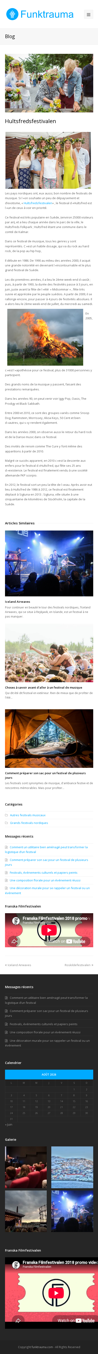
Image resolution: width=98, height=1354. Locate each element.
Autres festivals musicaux (28, 815)
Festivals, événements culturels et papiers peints (43, 872)
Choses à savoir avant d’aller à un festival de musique (43, 687)
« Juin (8, 1124)
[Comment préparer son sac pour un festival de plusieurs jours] (49, 738)
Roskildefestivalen (77, 965)
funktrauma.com (42, 1347)
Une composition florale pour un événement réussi (45, 880)
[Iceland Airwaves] (49, 563)
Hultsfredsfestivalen (38, 203)
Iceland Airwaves (17, 602)
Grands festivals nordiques (29, 823)
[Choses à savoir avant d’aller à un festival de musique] (49, 653)
